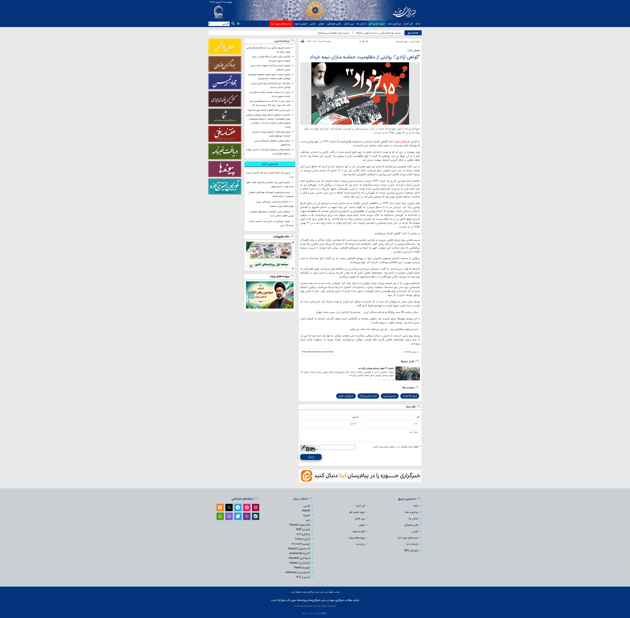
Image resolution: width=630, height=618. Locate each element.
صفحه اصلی (415, 41)
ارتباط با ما (412, 544)
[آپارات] (246, 507)
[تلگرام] (238, 507)
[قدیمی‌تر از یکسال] (407, 373)
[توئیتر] (229, 507)
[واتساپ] (220, 516)
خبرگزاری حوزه (402, 142)
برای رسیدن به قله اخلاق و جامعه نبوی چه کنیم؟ (269, 110)
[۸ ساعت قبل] (270, 255)
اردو (308, 520)
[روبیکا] (246, 516)
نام (418, 417)
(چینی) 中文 (303, 577)
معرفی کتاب (413, 50)
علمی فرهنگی (334, 24)
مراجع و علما (394, 24)
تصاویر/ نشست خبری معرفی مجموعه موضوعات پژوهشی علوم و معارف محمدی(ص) (269, 76)
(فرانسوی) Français (299, 525)
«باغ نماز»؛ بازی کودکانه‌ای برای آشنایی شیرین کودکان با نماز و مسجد (270, 85)
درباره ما (360, 544)
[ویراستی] (238, 516)
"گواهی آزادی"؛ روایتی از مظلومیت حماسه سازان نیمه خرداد (365, 57)
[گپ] (229, 516)
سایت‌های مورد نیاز (281, 24)
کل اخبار (408, 24)
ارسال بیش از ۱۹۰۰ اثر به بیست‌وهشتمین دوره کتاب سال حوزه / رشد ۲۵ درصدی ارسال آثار (270, 103)
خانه (417, 24)
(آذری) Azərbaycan (299, 553)
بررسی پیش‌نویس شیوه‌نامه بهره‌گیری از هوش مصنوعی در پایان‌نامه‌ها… (271, 194)
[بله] (255, 516)
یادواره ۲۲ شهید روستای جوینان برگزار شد (376, 368)
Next (251, 295)
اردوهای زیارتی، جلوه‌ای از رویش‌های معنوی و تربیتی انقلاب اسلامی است (272, 213)
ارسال (311, 457)
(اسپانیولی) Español (299, 549)
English (306, 511)
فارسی (307, 506)
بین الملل (349, 24)
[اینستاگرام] (255, 507)
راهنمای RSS (411, 551)
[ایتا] (220, 507)
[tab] (269, 164)
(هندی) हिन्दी (303, 530)
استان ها (361, 24)
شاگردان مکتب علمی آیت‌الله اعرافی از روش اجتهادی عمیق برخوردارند (271, 58)
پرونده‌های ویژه (279, 276)
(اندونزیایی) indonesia (297, 572)
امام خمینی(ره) (368, 396)
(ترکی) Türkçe (302, 539)
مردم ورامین (389, 396)
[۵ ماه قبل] (270, 295)
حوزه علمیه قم (377, 24)
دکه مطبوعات (281, 236)
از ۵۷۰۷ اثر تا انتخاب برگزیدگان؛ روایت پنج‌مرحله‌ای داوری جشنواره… (275, 204)
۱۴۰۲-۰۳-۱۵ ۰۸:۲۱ (384, 380)
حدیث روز (413, 33)
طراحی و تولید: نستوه (311, 613)
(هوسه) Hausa (302, 568)
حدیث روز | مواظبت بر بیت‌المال (360, 33)
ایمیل (355, 417)
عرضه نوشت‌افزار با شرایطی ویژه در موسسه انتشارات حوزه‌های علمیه (271, 134)
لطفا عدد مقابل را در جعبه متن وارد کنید (396, 447)
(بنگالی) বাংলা (303, 534)
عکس (313, 24)
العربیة (306, 515)
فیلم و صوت (300, 24)
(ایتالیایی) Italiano (299, 563)
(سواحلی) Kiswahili (299, 558)
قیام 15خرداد (410, 396)
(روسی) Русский (301, 544)
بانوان (321, 24)
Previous (288, 295)
